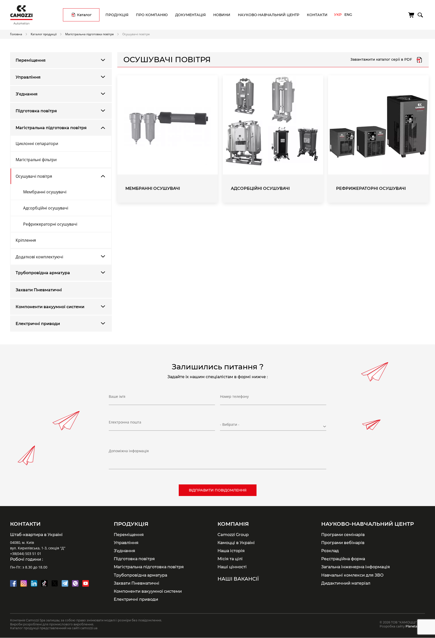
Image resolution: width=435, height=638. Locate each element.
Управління (28, 77)
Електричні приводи (38, 323)
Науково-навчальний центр (268, 15)
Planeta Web (415, 626)
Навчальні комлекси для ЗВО (352, 575)
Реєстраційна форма (343, 558)
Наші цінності (232, 566)
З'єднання (124, 550)
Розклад (330, 550)
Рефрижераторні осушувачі (50, 224)
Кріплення (26, 240)
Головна (16, 34)
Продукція (116, 15)
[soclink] (13, 583)
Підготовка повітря (36, 111)
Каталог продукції (44, 34)
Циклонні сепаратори (37, 143)
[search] (420, 14)
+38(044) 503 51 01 (25, 553)
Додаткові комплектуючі (39, 257)
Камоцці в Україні (236, 542)
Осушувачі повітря (34, 176)
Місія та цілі (230, 558)
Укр (338, 14)
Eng (348, 14)
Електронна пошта (125, 422)
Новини (221, 15)
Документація (190, 15)
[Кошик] (411, 15)
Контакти (317, 15)
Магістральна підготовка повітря (89, 34)
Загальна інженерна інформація (355, 566)
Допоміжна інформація (129, 450)
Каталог (84, 15)
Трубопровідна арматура (43, 272)
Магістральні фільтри (36, 159)
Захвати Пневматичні (39, 290)
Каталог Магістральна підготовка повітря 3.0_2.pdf (419, 59)
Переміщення (31, 60)
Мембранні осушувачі (44, 192)
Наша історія (231, 550)
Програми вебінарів (343, 542)
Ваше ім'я (117, 396)
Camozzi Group (233, 534)
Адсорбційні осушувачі (45, 208)
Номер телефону (234, 396)
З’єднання (27, 94)
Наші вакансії (238, 579)
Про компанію (152, 15)
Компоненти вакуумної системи (50, 306)
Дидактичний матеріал (345, 583)
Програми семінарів (343, 534)
